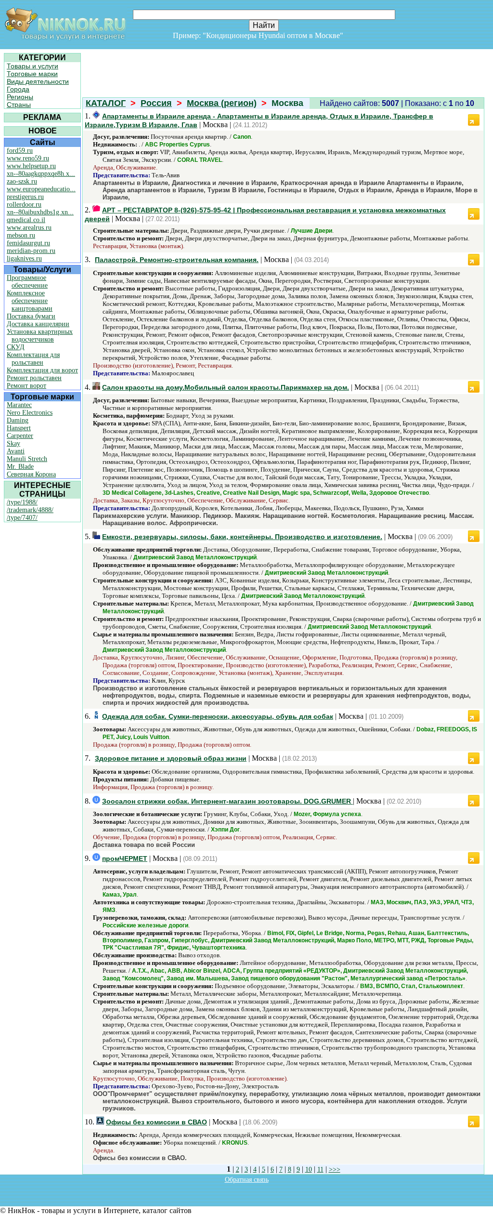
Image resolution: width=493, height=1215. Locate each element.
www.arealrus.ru (29, 227)
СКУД (16, 347)
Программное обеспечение (27, 281)
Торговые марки (32, 74)
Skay (13, 443)
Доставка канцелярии (38, 324)
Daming (17, 420)
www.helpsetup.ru (31, 166)
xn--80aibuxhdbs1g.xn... (40, 212)
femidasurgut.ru (28, 243)
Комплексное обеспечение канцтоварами (29, 301)
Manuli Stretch (27, 458)
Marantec (19, 405)
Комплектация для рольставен (33, 358)
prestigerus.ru (25, 196)
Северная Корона (31, 474)
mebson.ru (21, 235)
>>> (334, 1169)
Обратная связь (247, 1179)
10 (308, 1169)
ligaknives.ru (24, 258)
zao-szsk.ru (22, 181)
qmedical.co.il (26, 220)
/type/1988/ (22, 502)
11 (320, 1169)
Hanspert (19, 428)
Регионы (20, 97)
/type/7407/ (22, 517)
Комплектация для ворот (42, 370)
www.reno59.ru (28, 158)
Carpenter (20, 435)
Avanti (16, 451)
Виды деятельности (38, 81)
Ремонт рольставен (34, 378)
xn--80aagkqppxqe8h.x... (41, 173)
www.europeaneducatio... (41, 189)
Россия (156, 103)
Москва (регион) (222, 103)
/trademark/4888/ (30, 510)
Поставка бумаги (31, 316)
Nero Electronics (29, 412)
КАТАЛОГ (106, 103)
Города (18, 89)
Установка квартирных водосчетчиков (40, 335)
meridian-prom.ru (31, 250)
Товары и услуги (32, 66)
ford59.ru (20, 150)
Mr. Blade (20, 466)
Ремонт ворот (26, 385)
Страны (19, 104)
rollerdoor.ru (24, 204)
